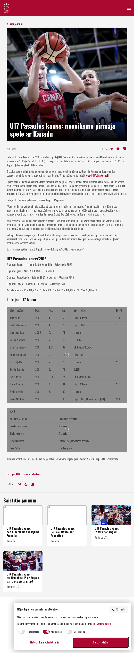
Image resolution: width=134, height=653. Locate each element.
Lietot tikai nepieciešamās (44, 642)
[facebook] (118, 149)
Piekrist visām (100, 642)
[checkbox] (28, 632)
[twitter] (112, 149)
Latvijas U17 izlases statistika (23, 474)
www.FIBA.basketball (97, 175)
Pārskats (121, 609)
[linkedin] (124, 149)
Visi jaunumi (16, 24)
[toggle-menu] (129, 8)
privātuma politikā (103, 624)
